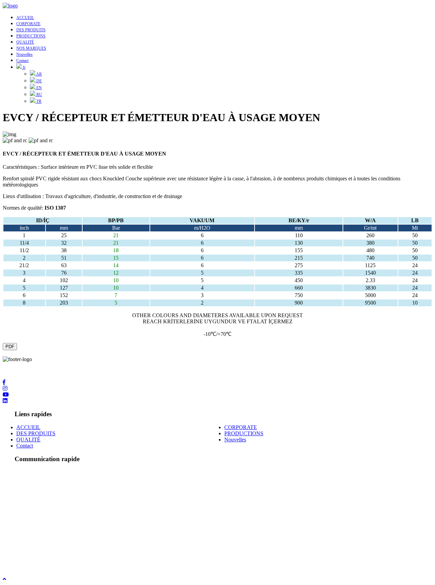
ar (38, 74)
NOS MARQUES (31, 48)
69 (64, 513)
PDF (9, 346)
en (38, 87)
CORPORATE (28, 23)
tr (38, 101)
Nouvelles (24, 54)
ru (38, 94)
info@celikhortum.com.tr (43, 543)
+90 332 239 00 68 (36, 513)
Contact (22, 60)
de (38, 81)
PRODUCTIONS (31, 36)
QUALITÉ (25, 42)
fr (23, 67)
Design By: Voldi (21, 560)
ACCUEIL (25, 17)
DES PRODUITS (31, 30)
